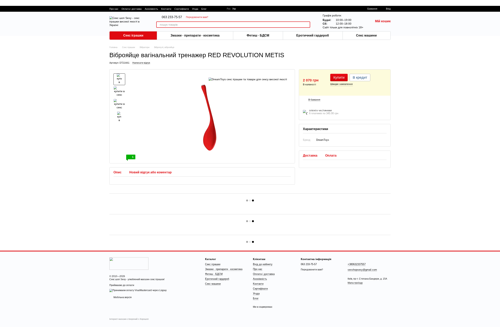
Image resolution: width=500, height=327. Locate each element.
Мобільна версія (122, 297)
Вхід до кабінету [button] (262, 264)
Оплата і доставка (131, 9)
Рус (229, 9)
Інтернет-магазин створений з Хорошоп (129, 319)
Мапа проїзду (355, 283)
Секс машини (366, 35)
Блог (203, 9)
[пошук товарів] (307, 24)
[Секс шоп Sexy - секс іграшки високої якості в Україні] (128, 263)
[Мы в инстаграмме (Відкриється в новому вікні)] (221, 8)
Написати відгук (141, 62)
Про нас (113, 9)
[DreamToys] (248, 79)
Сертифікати (181, 9)
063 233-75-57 (172, 17)
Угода (195, 9)
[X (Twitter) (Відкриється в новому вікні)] (216, 8)
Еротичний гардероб (312, 35)
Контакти (166, 9)
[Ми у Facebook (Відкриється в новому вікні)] (211, 8)
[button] (497, 3)
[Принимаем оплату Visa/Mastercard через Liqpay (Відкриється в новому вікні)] (138, 290)
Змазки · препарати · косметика (195, 35)
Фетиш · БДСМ (258, 35)
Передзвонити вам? (197, 17)
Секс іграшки (133, 35)
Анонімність (151, 9)
